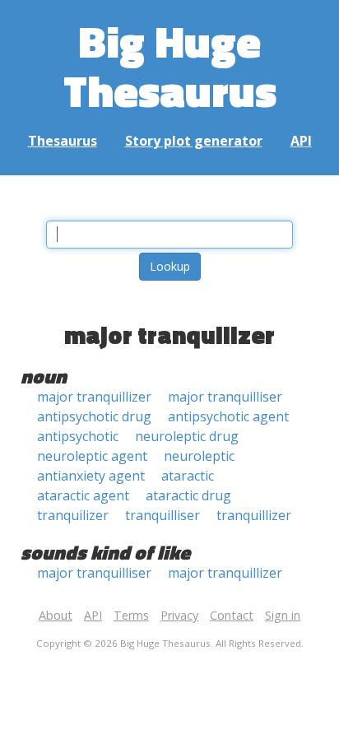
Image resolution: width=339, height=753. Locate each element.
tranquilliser (162, 515)
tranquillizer (253, 515)
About (55, 615)
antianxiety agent (91, 476)
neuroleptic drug (187, 436)
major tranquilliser (225, 397)
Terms (131, 615)
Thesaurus (62, 141)
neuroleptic (199, 456)
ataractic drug (188, 495)
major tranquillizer (94, 397)
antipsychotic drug (94, 416)
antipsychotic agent (228, 416)
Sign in (282, 615)
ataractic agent (83, 495)
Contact (231, 615)
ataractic (187, 476)
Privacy (179, 615)
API (301, 141)
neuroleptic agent (92, 456)
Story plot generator (193, 141)
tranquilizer (73, 515)
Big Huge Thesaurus (169, 65)
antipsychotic (77, 436)
